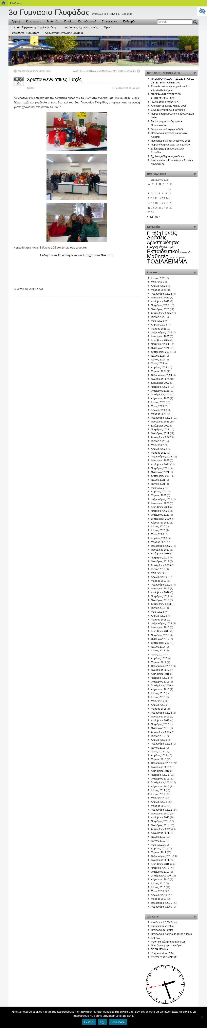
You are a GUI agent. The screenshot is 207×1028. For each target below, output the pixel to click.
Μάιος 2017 (157, 654)
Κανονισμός (33, 21)
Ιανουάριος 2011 (160, 860)
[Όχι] (202, 1017)
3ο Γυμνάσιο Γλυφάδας (49, 12)
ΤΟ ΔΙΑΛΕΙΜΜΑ (159, 949)
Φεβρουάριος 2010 (161, 903)
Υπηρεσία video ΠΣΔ (162, 953)
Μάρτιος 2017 (158, 662)
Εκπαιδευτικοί (87, 21)
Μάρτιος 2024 (158, 371)
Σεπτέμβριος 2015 (161, 732)
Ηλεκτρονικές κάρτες (162, 930)
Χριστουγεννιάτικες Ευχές (54, 79)
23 (149, 207)
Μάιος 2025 (157, 320)
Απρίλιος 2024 (159, 367)
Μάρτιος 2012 (158, 806)
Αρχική (16, 21)
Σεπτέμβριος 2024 (161, 352)
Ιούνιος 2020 (158, 530)
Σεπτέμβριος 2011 (161, 829)
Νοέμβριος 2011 (160, 821)
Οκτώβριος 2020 (160, 514)
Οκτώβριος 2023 (160, 390)
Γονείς (68, 21)
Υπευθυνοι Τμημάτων (25, 32)
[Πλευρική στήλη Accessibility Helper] (202, 11)
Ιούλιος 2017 (158, 646)
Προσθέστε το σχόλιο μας (127, 88)
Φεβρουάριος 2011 (161, 856)
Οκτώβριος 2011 (160, 825)
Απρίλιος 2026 (159, 285)
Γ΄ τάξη (154, 233)
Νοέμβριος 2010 (160, 868)
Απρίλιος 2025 (159, 324)
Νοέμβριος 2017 (160, 635)
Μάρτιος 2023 (158, 414)
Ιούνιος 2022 (158, 441)
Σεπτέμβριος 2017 (161, 642)
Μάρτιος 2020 (158, 542)
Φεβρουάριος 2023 (161, 417)
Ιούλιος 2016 (158, 693)
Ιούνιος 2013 (158, 747)
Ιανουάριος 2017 (160, 670)
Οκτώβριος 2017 (160, 639)
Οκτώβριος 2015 (160, 728)
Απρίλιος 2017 (159, 658)
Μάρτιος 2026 (158, 290)
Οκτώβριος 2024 (160, 348)
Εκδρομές (129, 21)
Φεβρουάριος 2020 (161, 546)
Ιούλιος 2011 (158, 836)
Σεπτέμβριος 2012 (161, 782)
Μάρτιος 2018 (158, 619)
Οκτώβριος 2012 (160, 778)
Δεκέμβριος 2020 (160, 507)
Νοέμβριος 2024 (160, 344)
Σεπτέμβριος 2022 (161, 437)
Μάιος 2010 (157, 891)
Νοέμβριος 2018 (160, 596)
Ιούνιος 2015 (158, 736)
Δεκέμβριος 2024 (160, 340)
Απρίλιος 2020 (159, 538)
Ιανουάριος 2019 (160, 588)
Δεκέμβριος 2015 (160, 720)
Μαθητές (52, 21)
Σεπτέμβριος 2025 (161, 313)
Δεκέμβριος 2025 (160, 301)
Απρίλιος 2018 (159, 615)
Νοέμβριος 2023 (160, 387)
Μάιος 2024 (157, 363)
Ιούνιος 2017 (158, 650)
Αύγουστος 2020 (160, 522)
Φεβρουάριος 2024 (161, 375)
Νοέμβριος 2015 (160, 724)
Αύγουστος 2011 (160, 833)
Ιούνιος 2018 (158, 608)
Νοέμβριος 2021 (160, 468)
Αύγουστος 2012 (160, 786)
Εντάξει (89, 1022)
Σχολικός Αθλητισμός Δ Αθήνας (167, 156)
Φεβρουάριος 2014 (161, 743)
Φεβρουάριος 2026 (161, 293)
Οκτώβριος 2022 (160, 433)
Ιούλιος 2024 (158, 355)
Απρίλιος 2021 (159, 491)
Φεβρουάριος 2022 (161, 456)
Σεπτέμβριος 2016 (161, 685)
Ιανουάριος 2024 (160, 379)
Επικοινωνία (109, 21)
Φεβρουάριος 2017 (161, 666)
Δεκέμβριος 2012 (160, 771)
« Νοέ (150, 216)
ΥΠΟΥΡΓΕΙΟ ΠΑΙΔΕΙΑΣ (163, 957)
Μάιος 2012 (157, 798)
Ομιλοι (108, 27)
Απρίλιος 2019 (159, 577)
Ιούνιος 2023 (158, 402)
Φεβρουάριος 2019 (161, 584)
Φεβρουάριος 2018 (161, 623)
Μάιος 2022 (157, 445)
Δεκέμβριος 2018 (160, 592)
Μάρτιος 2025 (158, 328)
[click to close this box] (195, 73)
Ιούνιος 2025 (158, 317)
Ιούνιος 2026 (158, 278)
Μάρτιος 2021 (158, 495)
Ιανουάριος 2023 (160, 421)
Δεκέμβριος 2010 (160, 864)
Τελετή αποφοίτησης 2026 (165, 102)
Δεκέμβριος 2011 (160, 817)
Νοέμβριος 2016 (160, 677)
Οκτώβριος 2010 (160, 871)
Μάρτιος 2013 (158, 759)
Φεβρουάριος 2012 (161, 809)
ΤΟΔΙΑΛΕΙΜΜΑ (167, 261)
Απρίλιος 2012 (159, 801)
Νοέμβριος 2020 (160, 511)
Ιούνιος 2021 (158, 483)
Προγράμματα (177, 257)
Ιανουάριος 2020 (160, 549)
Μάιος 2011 (157, 844)
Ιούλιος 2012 (158, 790)
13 (163, 198)
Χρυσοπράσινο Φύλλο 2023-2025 (34, 71)
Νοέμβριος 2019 (160, 557)
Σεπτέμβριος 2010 (161, 875)
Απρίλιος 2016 (159, 705)
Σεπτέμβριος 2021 (161, 476)
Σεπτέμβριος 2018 (161, 604)
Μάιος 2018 (157, 611)
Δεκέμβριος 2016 (160, 674)
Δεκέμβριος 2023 (160, 382)
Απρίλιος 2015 (159, 739)
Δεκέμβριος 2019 (160, 553)
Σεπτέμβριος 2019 (161, 565)
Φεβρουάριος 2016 (161, 712)
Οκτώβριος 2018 (160, 600)
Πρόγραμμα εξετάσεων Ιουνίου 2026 (170, 140)
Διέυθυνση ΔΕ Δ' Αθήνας (164, 922)
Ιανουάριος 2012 (160, 813)
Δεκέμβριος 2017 (160, 631)
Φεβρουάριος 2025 (161, 332)
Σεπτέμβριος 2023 (161, 394)
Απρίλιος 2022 (159, 449)
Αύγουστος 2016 (160, 689)
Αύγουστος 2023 (160, 398)
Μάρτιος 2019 (158, 580)
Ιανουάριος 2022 (160, 460)
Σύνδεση (15, 3)
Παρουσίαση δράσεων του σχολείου (170, 144)
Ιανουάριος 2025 (160, 336)
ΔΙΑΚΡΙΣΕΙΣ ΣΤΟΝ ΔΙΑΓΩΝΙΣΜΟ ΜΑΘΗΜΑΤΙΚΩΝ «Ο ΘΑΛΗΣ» (104, 71)
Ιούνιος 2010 (158, 887)
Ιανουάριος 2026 (160, 297)
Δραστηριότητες (163, 242)
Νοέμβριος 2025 (160, 305)
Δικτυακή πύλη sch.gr (162, 926)
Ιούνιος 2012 (158, 794)
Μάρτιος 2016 (158, 708)
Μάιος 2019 (157, 573)
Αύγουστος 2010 (160, 879)
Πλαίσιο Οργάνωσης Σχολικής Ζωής (34, 27)
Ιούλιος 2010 (158, 883)
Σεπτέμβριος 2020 (161, 518)
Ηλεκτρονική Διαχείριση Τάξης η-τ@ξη (171, 934)
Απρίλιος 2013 (159, 755)
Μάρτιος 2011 (158, 852)
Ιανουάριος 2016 (160, 716)
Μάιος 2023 (157, 406)
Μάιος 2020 (157, 534)
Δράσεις (30, 88)
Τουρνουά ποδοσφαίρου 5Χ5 (167, 129)
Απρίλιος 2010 (159, 895)
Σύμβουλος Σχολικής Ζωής (80, 27)
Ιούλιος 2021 (158, 479)
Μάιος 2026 (157, 282)
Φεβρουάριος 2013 (161, 763)
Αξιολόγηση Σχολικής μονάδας (64, 32)
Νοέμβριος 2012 (160, 774)
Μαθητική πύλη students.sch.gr (168, 941)
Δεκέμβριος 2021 (160, 464)
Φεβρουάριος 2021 (161, 499)
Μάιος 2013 (157, 751)
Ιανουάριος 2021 (160, 503)
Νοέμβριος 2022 (160, 429)
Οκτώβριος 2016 (160, 681)
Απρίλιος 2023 (159, 410)
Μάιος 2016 (157, 701)
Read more (118, 1022)
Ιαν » (157, 216)
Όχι (102, 1022)
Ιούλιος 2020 (158, 526)
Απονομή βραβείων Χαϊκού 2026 (169, 105)
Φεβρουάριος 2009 (161, 906)
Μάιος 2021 (157, 487)
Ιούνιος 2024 (158, 359)
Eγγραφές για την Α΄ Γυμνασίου (168, 109)
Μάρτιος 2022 (158, 452)
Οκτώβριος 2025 (160, 309)
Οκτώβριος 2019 (160, 561)
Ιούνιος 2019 (158, 569)
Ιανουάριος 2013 (160, 767)
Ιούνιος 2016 (158, 697)
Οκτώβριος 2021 (160, 472)
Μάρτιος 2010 (158, 898)
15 (170, 198)
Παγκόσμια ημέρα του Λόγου (166, 945)
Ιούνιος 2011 (158, 840)
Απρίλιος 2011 (159, 848)
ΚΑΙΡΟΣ (155, 937)
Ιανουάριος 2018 (160, 627)
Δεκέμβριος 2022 (160, 425)
